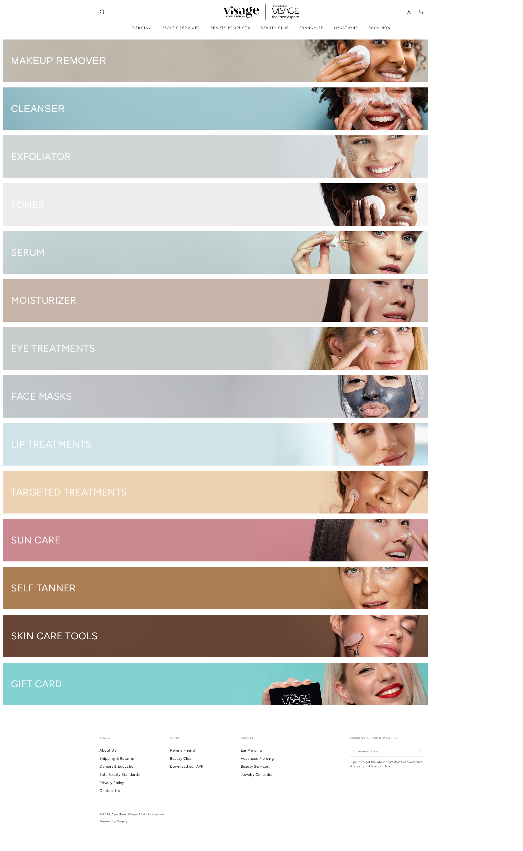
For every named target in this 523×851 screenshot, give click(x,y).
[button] (102, 12)
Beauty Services (255, 766)
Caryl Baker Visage (124, 814)
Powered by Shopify (113, 821)
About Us (107, 750)
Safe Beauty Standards (119, 774)
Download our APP (186, 766)
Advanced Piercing (257, 758)
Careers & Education (117, 766)
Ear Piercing (251, 750)
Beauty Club (181, 758)
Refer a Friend (182, 750)
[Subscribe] (421, 751)
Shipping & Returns (116, 758)
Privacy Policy (111, 782)
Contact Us (109, 790)
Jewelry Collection (257, 774)
